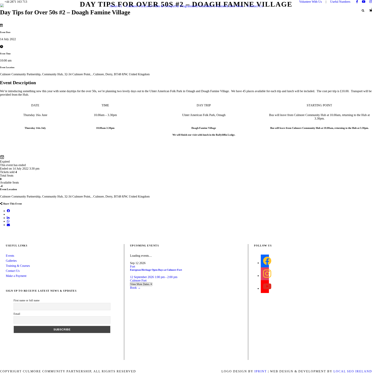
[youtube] (363, 1)
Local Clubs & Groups (159, 6)
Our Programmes (185, 6)
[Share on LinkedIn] (8, 217)
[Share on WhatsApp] (8, 221)
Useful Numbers (340, 1)
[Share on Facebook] (8, 210)
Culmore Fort (135, 6)
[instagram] (370, 1)
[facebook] (357, 1)
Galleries (11, 260)
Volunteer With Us (310, 1)
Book (135, 287)
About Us (115, 6)
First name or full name (27, 300)
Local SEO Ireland (352, 371)
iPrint (260, 371)
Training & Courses (18, 265)
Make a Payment (216, 6)
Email (17, 313)
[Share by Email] (8, 224)
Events (200, 6)
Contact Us (255, 6)
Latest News (235, 6)
